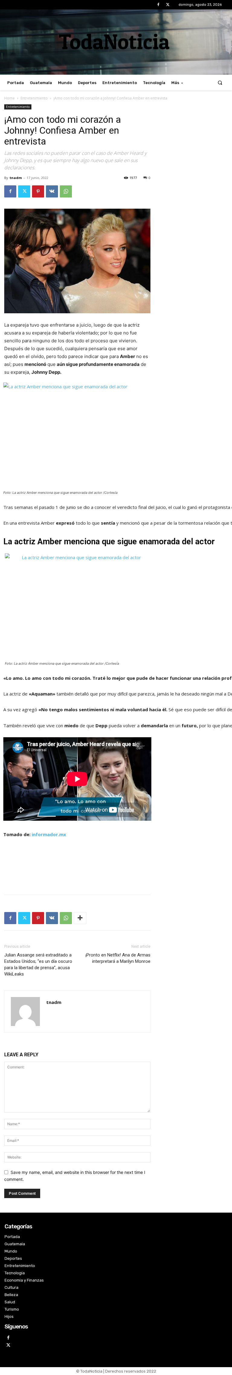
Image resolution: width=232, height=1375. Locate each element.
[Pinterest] (38, 191)
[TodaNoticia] (116, 41)
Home (9, 98)
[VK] (52, 191)
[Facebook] (158, 4)
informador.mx (49, 834)
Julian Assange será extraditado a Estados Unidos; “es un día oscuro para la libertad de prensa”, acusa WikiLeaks (38, 964)
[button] (220, 82)
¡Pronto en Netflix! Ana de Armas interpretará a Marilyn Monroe (117, 958)
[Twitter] (167, 4)
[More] (80, 918)
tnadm (16, 177)
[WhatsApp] (66, 191)
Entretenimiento (34, 98)
